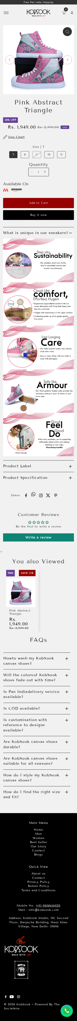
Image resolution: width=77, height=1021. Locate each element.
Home (38, 829)
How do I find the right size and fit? (31, 794)
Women (38, 838)
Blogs (38, 854)
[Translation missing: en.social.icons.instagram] (41, 495)
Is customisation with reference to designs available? (25, 725)
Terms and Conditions (38, 890)
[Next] (67, 59)
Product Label (17, 466)
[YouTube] (12, 997)
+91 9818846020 (48, 905)
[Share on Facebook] (26, 495)
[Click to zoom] (67, 31)
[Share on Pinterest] (56, 495)
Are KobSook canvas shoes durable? (30, 744)
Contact (38, 850)
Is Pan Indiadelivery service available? (31, 694)
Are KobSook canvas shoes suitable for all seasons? (30, 761)
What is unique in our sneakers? (35, 233)
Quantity (38, 164)
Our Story (38, 846)
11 (61, 154)
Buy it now (38, 215)
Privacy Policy (38, 882)
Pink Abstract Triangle (19, 612)
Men (38, 834)
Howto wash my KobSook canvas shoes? (28, 661)
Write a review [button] (38, 537)
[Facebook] (6, 997)
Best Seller (38, 842)
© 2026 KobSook (17, 1004)
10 (49, 154)
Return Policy (38, 886)
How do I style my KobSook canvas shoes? (31, 777)
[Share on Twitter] (48, 495)
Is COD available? (21, 708)
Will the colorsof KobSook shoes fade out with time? (30, 677)
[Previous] (9, 59)
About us (38, 873)
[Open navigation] (6, 13)
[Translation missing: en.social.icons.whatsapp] (33, 495)
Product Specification (25, 477)
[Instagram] (18, 997)
